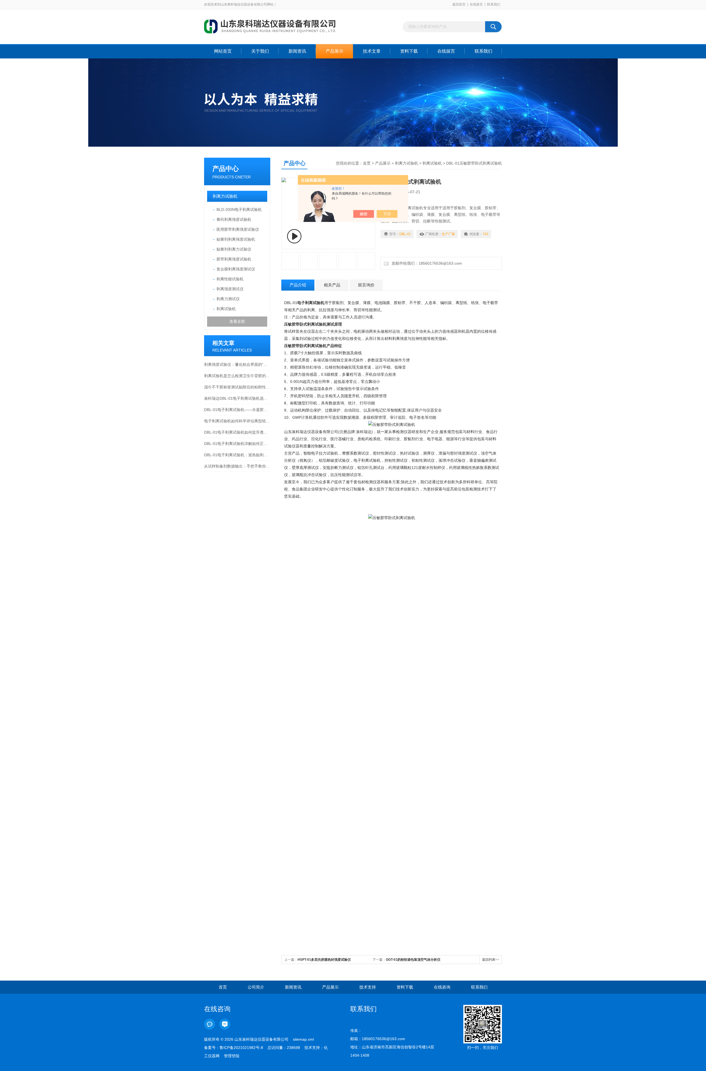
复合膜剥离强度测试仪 (235, 269)
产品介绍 (298, 285)
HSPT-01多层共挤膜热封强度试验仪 (324, 960)
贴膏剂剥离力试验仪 (233, 249)
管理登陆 (231, 1056)
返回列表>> (490, 960)
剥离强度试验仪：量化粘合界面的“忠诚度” (237, 364)
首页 (367, 163)
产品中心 (225, 168)
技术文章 (372, 51)
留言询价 (366, 285)
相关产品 (332, 285)
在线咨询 (442, 987)
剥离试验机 (226, 309)
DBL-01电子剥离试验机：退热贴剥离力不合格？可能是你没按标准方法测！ (237, 455)
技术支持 (367, 987)
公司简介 (256, 987)
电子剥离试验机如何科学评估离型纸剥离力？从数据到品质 (237, 421)
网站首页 (223, 51)
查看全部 (237, 321)
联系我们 (493, 4)
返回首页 (459, 4)
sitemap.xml (303, 1039)
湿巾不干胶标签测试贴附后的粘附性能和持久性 (237, 387)
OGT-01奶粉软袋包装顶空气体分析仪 (413, 960)
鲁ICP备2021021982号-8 (241, 1047)
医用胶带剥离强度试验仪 (237, 229)
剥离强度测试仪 (230, 289)
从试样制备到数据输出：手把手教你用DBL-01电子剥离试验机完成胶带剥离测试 (237, 466)
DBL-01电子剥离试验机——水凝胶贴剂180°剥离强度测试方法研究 (237, 409)
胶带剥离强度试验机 (233, 259)
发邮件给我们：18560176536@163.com (425, 263)
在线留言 (476, 4)
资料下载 (409, 51)
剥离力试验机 (225, 196)
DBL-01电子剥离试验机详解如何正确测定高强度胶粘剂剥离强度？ (237, 443)
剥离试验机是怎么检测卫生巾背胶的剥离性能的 (237, 376)
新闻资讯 (297, 51)
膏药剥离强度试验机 (233, 219)
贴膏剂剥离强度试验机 (235, 239)
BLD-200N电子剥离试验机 (239, 209)
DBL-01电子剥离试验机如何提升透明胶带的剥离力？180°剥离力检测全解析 (237, 432)
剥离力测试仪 (228, 299)
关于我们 (260, 51)
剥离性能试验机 (230, 279)
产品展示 (334, 51)
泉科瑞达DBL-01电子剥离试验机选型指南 (237, 398)
